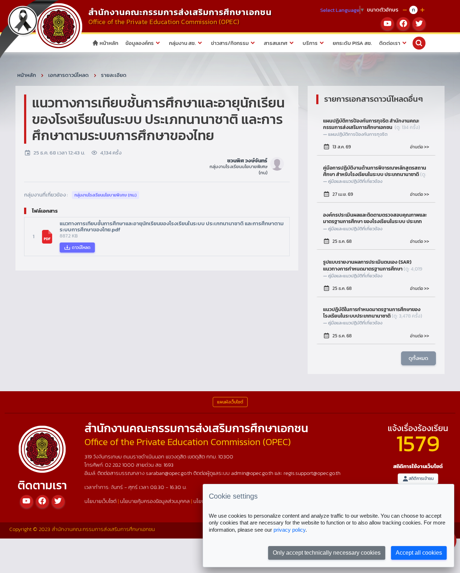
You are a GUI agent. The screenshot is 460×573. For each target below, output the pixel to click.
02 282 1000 (120, 465)
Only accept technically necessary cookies (327, 553)
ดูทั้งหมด (418, 358)
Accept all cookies (419, 553)
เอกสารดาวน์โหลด (68, 75)
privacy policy (289, 530)
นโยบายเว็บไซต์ (100, 501)
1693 (169, 465)
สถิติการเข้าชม (421, 478)
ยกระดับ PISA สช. (352, 43)
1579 (418, 443)
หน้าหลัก (108, 43)
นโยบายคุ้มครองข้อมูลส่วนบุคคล (155, 501)
